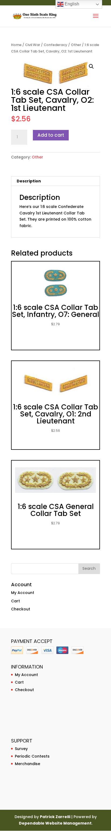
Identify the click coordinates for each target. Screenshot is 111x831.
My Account (22, 592)
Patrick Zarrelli (55, 816)
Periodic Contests (32, 756)
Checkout (20, 609)
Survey (21, 748)
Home (16, 44)
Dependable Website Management (55, 823)
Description (29, 181)
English (71, 4)
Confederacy (55, 44)
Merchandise (27, 763)
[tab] (55, 181)
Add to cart (50, 135)
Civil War (32, 44)
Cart (15, 601)
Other (76, 44)
